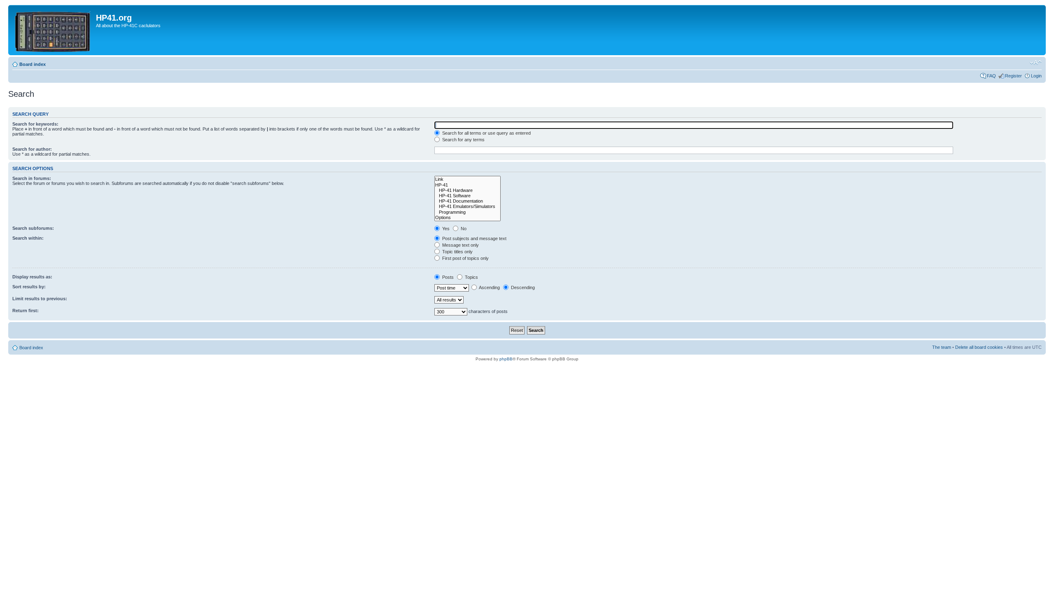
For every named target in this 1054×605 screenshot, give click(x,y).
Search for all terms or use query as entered (486, 133)
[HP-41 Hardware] (467, 190)
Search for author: (32, 149)
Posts (447, 277)
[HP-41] (467, 185)
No (462, 228)
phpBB (506, 359)
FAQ (991, 75)
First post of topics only (465, 258)
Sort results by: (29, 286)
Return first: (25, 310)
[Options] (467, 217)
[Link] (467, 179)
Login (1036, 75)
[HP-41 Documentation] (467, 201)
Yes (445, 228)
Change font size (1036, 62)
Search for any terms (463, 139)
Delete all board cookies (979, 347)
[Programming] (467, 212)
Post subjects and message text (473, 238)
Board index (32, 64)
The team (941, 347)
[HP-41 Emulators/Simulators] (467, 206)
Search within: (28, 238)
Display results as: (32, 276)
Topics (471, 277)
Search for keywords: (35, 123)
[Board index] (53, 30)
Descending (522, 287)
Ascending (489, 287)
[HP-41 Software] (467, 196)
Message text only (460, 245)
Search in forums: (31, 178)
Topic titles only (457, 251)
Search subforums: (33, 228)
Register (1013, 75)
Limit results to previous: (39, 298)
